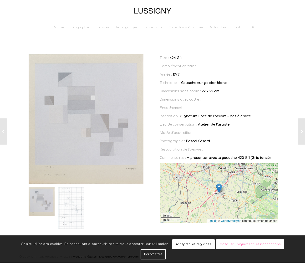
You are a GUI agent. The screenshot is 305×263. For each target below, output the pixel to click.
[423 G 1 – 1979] (3, 131)
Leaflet (212, 221)
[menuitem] (60, 27)
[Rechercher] (251, 27)
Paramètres (153, 254)
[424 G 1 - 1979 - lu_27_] (86, 118)
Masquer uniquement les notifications (250, 244)
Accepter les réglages (193, 244)
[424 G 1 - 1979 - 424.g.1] (71, 208)
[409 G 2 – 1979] (301, 131)
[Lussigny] (152, 10)
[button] (219, 188)
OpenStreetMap (231, 221)
